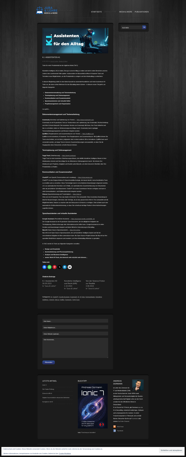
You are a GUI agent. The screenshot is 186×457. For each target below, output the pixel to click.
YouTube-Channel (123, 421)
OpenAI (51, 299)
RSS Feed (120, 426)
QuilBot (62, 299)
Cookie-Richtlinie (65, 453)
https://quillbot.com (88, 133)
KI (78, 297)
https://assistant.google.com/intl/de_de (83, 219)
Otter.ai (57, 299)
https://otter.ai (77, 194)
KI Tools (82, 297)
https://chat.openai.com (85, 177)
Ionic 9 (44, 385)
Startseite (96, 12)
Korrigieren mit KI (47, 402)
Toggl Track (76, 299)
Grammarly (73, 297)
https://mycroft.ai (75, 230)
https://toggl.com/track (69, 155)
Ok (144, 27)
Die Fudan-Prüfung (48, 389)
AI (51, 297)
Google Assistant (64, 297)
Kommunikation (90, 297)
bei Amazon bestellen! (89, 432)
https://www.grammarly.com (85, 120)
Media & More (125, 12)
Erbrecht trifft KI (47, 393)
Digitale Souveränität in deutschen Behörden (55, 397)
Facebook (135, 418)
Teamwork (68, 299)
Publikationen (142, 12)
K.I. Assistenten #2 (49, 281)
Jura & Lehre (110, 12)
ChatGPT (55, 297)
